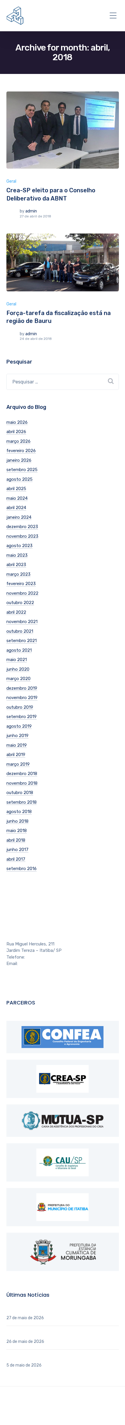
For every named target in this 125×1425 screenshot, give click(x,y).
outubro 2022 (20, 602)
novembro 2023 (22, 536)
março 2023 (18, 574)
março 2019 (18, 764)
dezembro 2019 (21, 688)
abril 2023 (16, 564)
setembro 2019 (21, 716)
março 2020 (18, 678)
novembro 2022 (22, 593)
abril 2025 (16, 488)
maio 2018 (16, 830)
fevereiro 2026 (21, 450)
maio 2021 (16, 659)
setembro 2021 (21, 640)
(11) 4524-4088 (41, 957)
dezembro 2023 (22, 526)
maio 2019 (16, 745)
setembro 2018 (21, 802)
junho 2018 (17, 821)
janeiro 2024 (18, 517)
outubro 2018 (19, 792)
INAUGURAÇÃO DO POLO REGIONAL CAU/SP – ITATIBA (62, 1309)
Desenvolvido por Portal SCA (64, 1406)
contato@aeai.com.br (40, 963)
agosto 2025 (19, 479)
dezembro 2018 (21, 773)
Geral (11, 181)
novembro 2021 (22, 621)
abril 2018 (15, 840)
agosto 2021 (19, 650)
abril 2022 (16, 612)
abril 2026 (16, 431)
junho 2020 (17, 669)
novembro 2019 (22, 697)
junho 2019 (17, 735)
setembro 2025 (22, 469)
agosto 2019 (19, 726)
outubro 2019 (19, 707)
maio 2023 (17, 555)
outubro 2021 (19, 631)
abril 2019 (15, 754)
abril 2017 (15, 859)
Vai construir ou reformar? (32, 1357)
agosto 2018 (19, 811)
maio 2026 (17, 422)
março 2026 (18, 441)
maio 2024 (17, 498)
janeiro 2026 (18, 460)
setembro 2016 (21, 868)
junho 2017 (17, 849)
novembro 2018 (22, 783)
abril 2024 (16, 507)
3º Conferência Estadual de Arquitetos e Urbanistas (58, 1333)
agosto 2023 (19, 545)
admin (31, 211)
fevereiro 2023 (21, 583)
